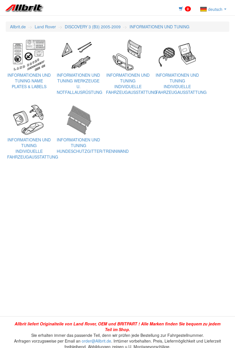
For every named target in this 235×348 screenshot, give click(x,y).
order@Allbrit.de (96, 341)
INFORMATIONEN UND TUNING (159, 26)
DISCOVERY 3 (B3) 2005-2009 (93, 26)
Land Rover (45, 26)
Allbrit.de (18, 26)
